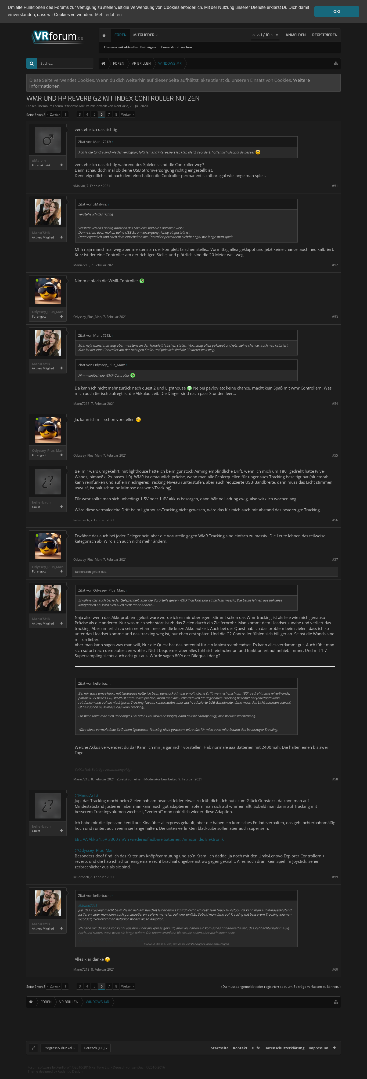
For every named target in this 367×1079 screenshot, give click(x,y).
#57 (335, 559)
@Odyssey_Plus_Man (94, 850)
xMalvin (39, 160)
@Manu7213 (86, 795)
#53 (335, 317)
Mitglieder (143, 35)
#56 (335, 520)
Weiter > (127, 114)
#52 (335, 265)
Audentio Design (70, 1071)
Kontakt (240, 1047)
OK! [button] (336, 11)
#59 (335, 877)
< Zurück (53, 114)
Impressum (318, 1047)
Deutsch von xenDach (139, 1067)
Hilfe (256, 1047)
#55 (335, 455)
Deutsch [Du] (94, 1047)
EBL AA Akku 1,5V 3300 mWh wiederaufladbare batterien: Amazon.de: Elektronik (149, 839)
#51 (335, 186)
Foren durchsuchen (176, 47)
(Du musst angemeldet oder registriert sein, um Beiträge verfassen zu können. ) (281, 986)
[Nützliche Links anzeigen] (336, 63)
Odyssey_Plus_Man (48, 312)
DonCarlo (121, 106)
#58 (335, 779)
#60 (335, 969)
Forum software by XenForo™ (69, 1067)
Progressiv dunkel (58, 1047)
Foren (120, 35)
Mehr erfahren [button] (108, 14)
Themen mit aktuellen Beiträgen (130, 47)
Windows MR (74, 106)
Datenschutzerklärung (284, 1047)
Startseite (220, 1047)
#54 (335, 404)
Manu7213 (41, 232)
